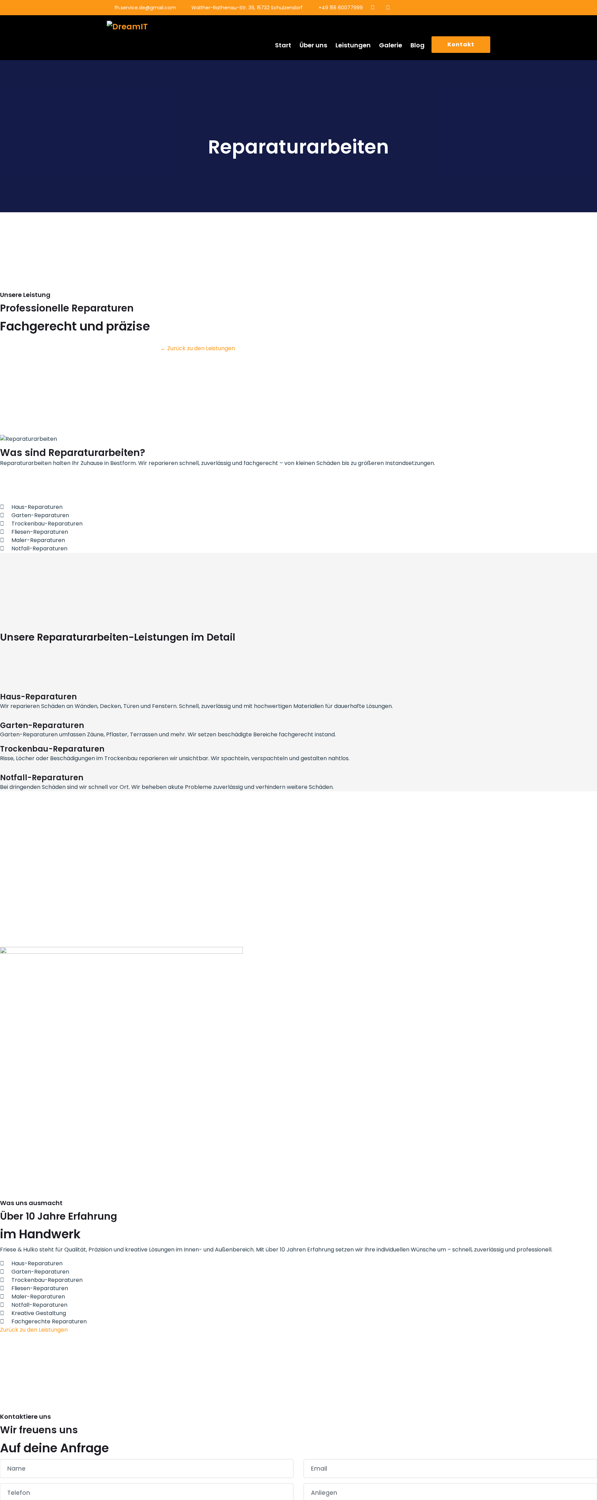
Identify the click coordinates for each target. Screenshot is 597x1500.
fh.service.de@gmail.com (145, 7)
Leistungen (353, 45)
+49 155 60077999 (341, 7)
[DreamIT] (151, 26)
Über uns (313, 45)
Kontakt (460, 44)
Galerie (390, 45)
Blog (417, 45)
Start (283, 45)
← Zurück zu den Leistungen (197, 348)
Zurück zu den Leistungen (34, 1330)
